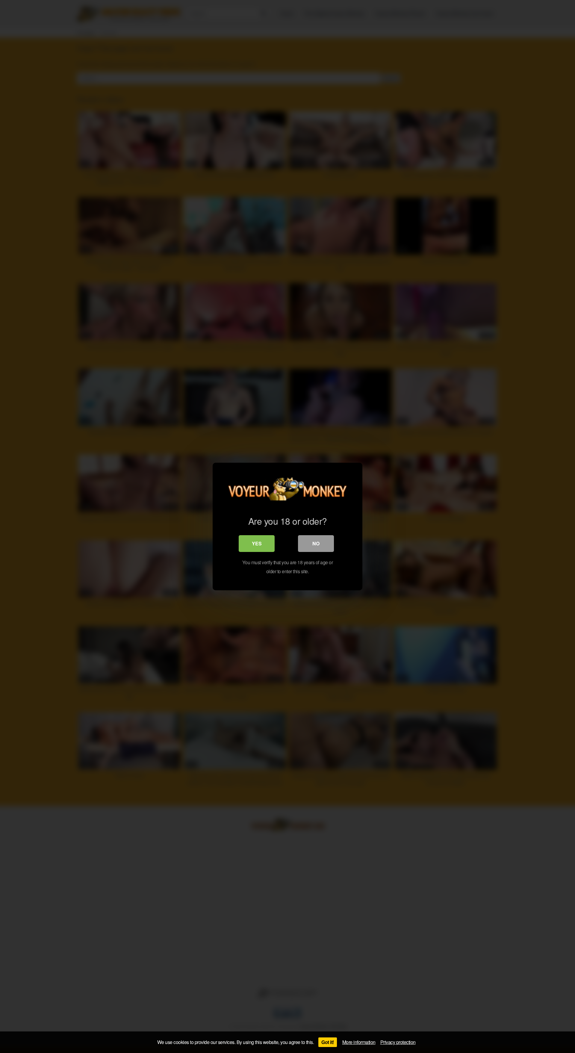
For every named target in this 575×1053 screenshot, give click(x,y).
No (316, 543)
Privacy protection (398, 1042)
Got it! (327, 1042)
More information (359, 1042)
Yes (257, 543)
